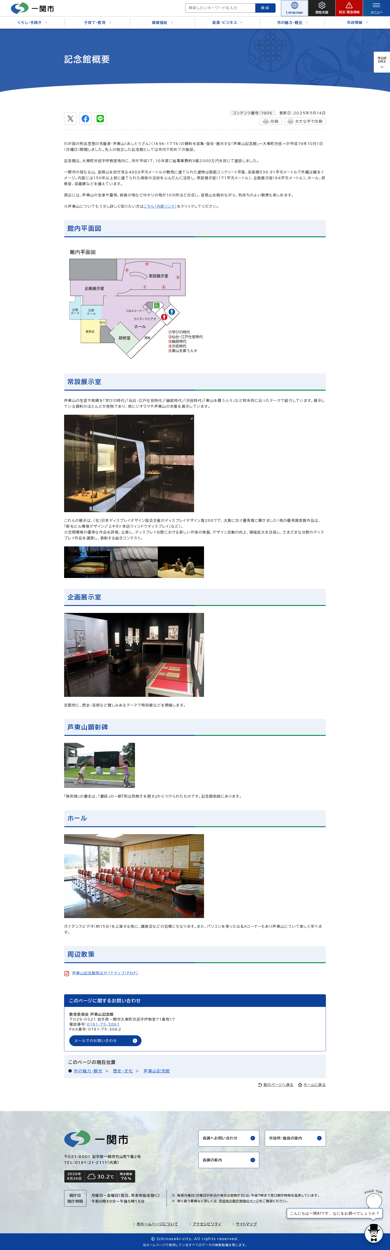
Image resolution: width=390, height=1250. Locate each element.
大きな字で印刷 (309, 121)
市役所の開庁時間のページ (239, 1201)
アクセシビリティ (207, 1224)
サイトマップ (246, 1224)
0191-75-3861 (103, 1024)
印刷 (275, 121)
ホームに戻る (315, 1085)
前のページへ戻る (278, 1085)
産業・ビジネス (224, 22)
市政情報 (354, 22)
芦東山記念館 (157, 1071)
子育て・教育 (95, 22)
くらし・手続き (30, 22)
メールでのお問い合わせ (95, 1041)
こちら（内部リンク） (160, 206)
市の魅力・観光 (290, 22)
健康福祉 (159, 22)
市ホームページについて (157, 1224)
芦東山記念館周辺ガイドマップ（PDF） (105, 973)
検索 (265, 8)
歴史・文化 (123, 1071)
